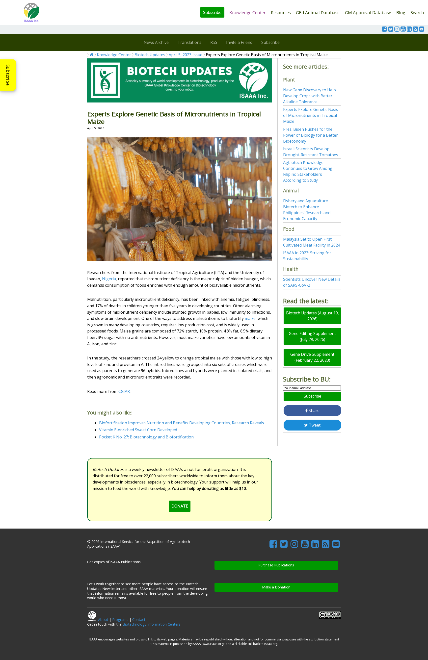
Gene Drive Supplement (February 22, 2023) (312, 357)
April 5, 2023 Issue (185, 54)
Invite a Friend (239, 42)
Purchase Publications (276, 565)
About (103, 619)
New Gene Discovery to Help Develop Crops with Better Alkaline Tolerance (309, 95)
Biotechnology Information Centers (151, 624)
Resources (281, 12)
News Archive (156, 42)
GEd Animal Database (318, 12)
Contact (138, 619)
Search (417, 12)
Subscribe (212, 12)
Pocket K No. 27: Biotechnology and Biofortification (146, 437)
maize (250, 318)
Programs (120, 619)
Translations (189, 42)
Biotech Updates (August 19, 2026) (312, 316)
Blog (400, 12)
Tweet (314, 425)
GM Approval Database (368, 12)
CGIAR (124, 391)
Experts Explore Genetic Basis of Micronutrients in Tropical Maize (310, 115)
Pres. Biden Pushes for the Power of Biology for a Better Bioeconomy (310, 135)
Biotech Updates (149, 54)
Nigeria (109, 278)
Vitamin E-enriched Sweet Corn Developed (138, 429)
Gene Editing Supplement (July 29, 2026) (312, 336)
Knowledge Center (247, 12)
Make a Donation (276, 587)
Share (314, 410)
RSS (213, 42)
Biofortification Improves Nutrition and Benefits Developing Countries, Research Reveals (181, 423)
